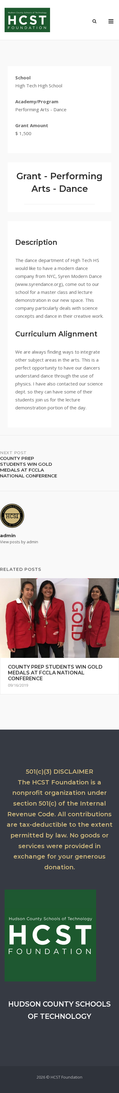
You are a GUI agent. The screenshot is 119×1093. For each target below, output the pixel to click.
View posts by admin (19, 542)
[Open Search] (94, 22)
